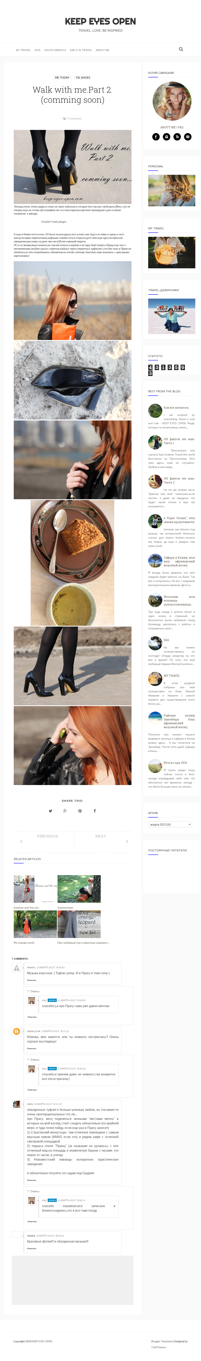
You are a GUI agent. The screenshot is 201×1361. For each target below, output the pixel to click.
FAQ (180, 127)
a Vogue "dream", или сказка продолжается (179, 520)
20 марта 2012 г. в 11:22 (55, 1031)
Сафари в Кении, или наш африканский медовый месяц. (179, 561)
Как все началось (176, 407)
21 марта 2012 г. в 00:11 (71, 1200)
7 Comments (74, 118)
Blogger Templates (162, 1341)
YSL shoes (83, 77)
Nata (30, 1104)
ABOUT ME (103, 50)
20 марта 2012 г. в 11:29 (48, 1104)
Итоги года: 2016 (175, 763)
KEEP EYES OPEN (100, 21)
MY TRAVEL (23, 50)
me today (62, 77)
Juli (44, 1000)
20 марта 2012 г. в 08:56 (51, 967)
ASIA (38, 50)
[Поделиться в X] (51, 811)
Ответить (31, 980)
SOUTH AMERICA (55, 50)
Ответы (34, 991)
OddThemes (158, 1347)
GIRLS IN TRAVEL (81, 50)
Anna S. (31, 967)
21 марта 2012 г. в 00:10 (71, 1068)
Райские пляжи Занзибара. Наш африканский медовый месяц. (179, 721)
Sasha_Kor (33, 1031)
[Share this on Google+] (65, 811)
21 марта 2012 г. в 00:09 (71, 1000)
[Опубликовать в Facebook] (95, 811)
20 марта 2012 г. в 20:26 (50, 1235)
